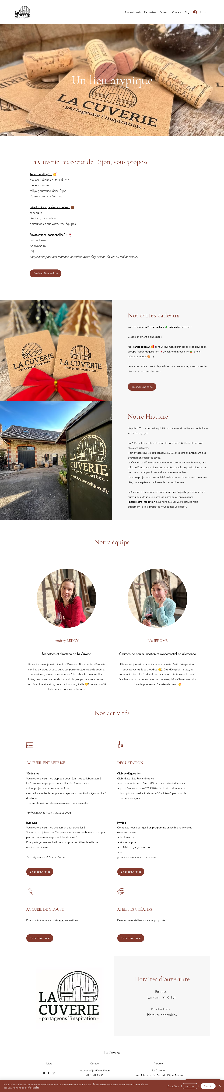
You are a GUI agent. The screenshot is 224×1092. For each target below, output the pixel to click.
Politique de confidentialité (26, 1087)
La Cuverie (112, 1052)
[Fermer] (220, 1086)
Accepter (208, 1086)
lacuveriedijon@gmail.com (95, 1070)
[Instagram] (43, 1073)
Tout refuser (189, 1086)
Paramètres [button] (172, 1086)
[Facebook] (48, 1073)
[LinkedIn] (54, 1073)
